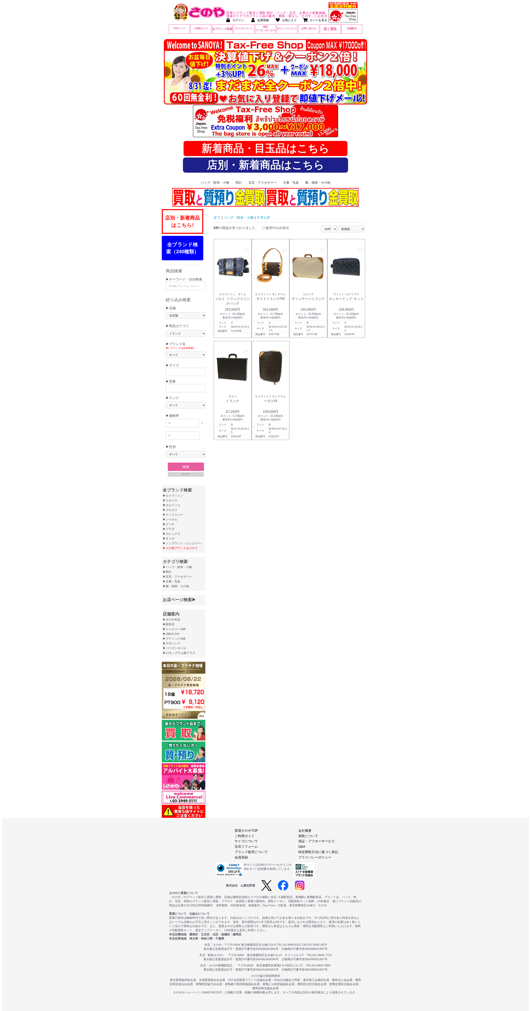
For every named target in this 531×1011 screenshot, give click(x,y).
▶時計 (167, 571)
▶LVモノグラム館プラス (179, 653)
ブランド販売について (251, 852)
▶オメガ (168, 538)
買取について (308, 836)
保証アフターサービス (265, 28)
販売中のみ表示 (277, 228)
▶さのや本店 (171, 619)
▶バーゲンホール (174, 648)
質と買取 (330, 29)
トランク (263, 217)
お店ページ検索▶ (179, 599)
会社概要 (305, 830)
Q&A (301, 846)
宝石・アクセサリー (262, 182)
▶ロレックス (171, 533)
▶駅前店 (168, 624)
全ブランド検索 (222, 28)
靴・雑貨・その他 (317, 182)
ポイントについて (287, 28)
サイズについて (244, 28)
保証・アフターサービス (316, 841)
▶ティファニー (173, 514)
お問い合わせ (308, 28)
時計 (239, 182)
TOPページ (179, 28)
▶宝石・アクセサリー (177, 576)
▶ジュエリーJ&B (174, 629)
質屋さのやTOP (246, 830)
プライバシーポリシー (314, 857)
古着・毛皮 (291, 182)
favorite (246, 251)
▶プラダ (168, 529)
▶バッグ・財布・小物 (177, 567)
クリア (186, 474)
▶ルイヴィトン (173, 495)
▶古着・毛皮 (171, 581)
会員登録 (241, 857)
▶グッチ (168, 524)
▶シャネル (170, 519)
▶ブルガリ (170, 510)
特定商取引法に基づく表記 (318, 852)
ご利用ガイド (200, 28)
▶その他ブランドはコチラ (180, 548)
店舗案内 (352, 28)
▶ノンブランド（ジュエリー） (183, 543)
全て (217, 217)
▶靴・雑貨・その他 (176, 586)
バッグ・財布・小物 (215, 182)
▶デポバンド (171, 643)
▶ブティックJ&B (174, 638)
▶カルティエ (171, 505)
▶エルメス (170, 500)
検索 (186, 467)
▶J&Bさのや (171, 633)
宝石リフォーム (246, 846)
